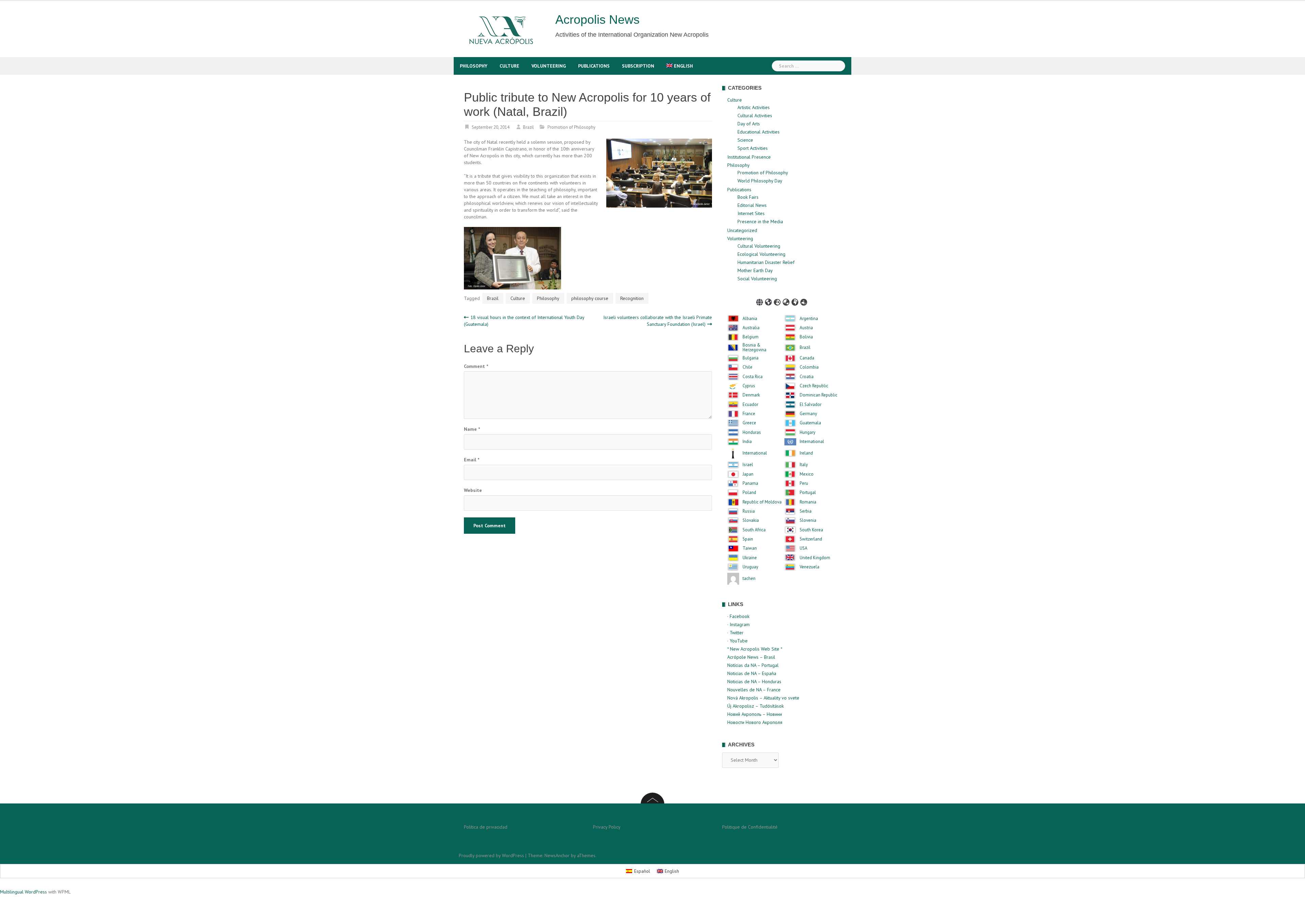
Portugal (808, 492)
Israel (748, 464)
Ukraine (750, 557)
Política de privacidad (485, 827)
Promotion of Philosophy (571, 127)
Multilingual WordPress (23, 892)
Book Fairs (748, 197)
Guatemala (810, 423)
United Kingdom (815, 557)
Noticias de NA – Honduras (754, 681)
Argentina (809, 318)
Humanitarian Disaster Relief (766, 262)
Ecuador (750, 404)
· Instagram (738, 624)
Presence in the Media (760, 221)
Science (745, 140)
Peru (804, 483)
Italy (804, 464)
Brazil (528, 127)
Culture (509, 66)
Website (473, 490)
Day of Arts (748, 124)
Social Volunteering (757, 279)
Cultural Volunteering (758, 246)
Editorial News (752, 205)
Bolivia (806, 337)
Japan (748, 474)
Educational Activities (758, 132)
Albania (750, 318)
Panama (750, 483)
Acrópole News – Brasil (751, 657)
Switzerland (811, 539)
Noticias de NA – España (751, 673)
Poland (749, 492)
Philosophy (473, 66)
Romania (808, 502)
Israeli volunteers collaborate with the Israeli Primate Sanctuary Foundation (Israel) (657, 320)
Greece (749, 423)
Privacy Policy (607, 827)
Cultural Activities (754, 115)
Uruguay (750, 567)
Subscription (638, 66)
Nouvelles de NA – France (754, 690)
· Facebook (738, 616)
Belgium (751, 337)
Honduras (752, 432)
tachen (749, 578)
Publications (594, 66)
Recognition (632, 298)
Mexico (807, 474)
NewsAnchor (557, 855)
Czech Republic (814, 386)
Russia (749, 511)
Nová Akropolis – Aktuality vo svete (763, 698)
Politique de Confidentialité (750, 827)
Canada (807, 358)
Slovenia (808, 520)
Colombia (809, 367)
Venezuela (809, 567)
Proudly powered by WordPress (491, 855)
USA (803, 548)
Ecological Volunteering (761, 254)
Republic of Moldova (762, 502)
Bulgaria (751, 358)
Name (472, 429)
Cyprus (749, 386)
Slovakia (751, 520)
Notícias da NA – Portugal (753, 665)
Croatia (807, 376)
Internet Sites (751, 213)
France (749, 413)
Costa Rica (753, 376)
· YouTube (737, 641)
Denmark (751, 395)
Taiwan (750, 548)
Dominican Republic (818, 395)
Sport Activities (752, 148)
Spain (748, 539)
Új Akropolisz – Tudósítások (755, 706)
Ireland (806, 453)
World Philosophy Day (759, 181)
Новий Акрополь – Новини (754, 714)
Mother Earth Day (755, 270)
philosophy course (589, 298)
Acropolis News (597, 19)
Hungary (807, 432)
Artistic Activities (753, 107)
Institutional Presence (749, 157)
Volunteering (549, 66)
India (747, 441)
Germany (808, 413)
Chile (747, 367)
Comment (476, 366)
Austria (806, 327)
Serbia (806, 511)
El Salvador (810, 404)
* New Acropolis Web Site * (754, 649)
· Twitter (735, 633)
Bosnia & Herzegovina (754, 348)
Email (471, 460)
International (812, 441)
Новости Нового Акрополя (754, 722)
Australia (751, 327)
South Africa (754, 530)
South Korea (811, 530)
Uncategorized (742, 230)
